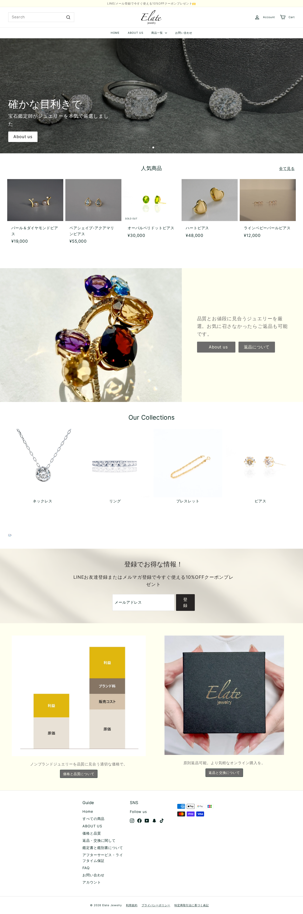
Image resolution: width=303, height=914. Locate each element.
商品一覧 (157, 32)
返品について (257, 347)
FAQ (86, 868)
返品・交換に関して (99, 840)
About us (22, 136)
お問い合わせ (183, 32)
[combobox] (41, 17)
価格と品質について (78, 774)
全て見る (287, 168)
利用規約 (131, 905)
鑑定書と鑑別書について (102, 848)
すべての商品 (93, 819)
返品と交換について (224, 773)
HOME (115, 32)
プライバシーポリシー (156, 905)
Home (87, 811)
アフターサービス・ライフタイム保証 (102, 858)
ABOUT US (135, 32)
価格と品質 (91, 833)
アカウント (91, 882)
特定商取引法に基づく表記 (191, 905)
